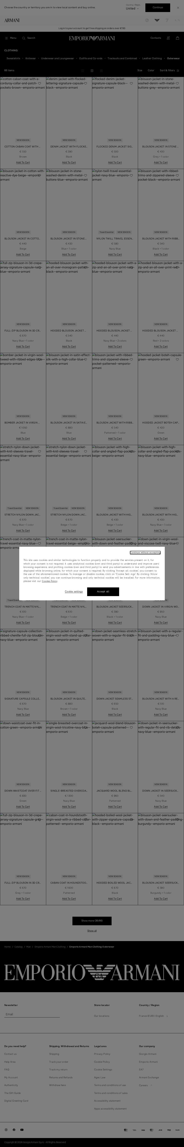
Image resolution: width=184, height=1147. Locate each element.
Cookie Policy (49, 581)
